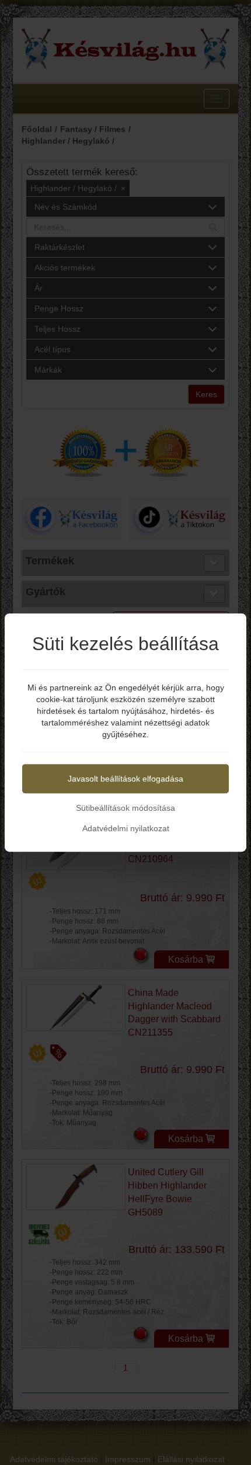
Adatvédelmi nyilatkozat (125, 828)
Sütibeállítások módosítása (125, 808)
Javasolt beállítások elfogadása (125, 778)
